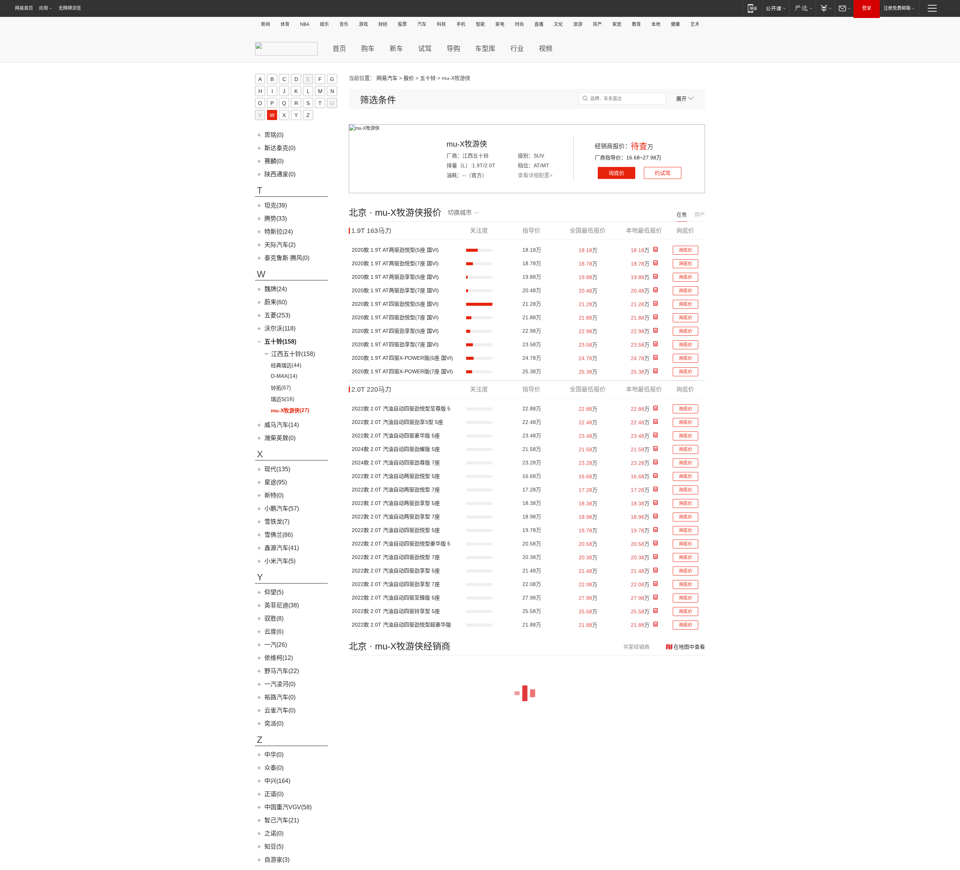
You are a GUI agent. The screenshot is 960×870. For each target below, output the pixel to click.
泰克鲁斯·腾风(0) (286, 258)
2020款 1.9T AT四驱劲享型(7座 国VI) (395, 344)
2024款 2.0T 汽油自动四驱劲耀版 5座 (396, 449)
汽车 (421, 24)
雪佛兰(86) (278, 535)
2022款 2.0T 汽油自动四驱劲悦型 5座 (396, 530)
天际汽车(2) (280, 245)
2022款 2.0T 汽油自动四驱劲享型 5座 (396, 571)
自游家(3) (277, 859)
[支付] (825, 8)
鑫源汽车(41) (281, 548)
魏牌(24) (275, 289)
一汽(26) (275, 645)
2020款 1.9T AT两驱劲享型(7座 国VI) (395, 290)
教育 (636, 24)
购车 (368, 49)
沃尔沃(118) (280, 328)
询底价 (616, 173)
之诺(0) (274, 833)
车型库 (485, 49)
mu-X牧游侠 (467, 144)
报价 (409, 78)
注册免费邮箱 (897, 8)
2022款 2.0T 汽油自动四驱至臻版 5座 (396, 598)
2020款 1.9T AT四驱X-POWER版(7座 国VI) (402, 371)
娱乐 (324, 24)
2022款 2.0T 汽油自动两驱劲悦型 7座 (396, 490)
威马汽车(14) (281, 425)
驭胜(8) (274, 618)
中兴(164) (277, 781)
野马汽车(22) (281, 671)
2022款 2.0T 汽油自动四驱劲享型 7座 (396, 584)
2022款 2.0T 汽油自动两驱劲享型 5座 (396, 503)
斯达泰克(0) (280, 148)
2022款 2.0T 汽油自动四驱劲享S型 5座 (397, 422)
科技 (441, 24)
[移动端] (752, 8)
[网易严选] (802, 8)
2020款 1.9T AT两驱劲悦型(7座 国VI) (395, 263)
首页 (339, 49)
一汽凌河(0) (280, 684)
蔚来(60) (275, 302)
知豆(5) (274, 846)
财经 (382, 24)
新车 (396, 49)
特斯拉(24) (278, 231)
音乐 (343, 24)
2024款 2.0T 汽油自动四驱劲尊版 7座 (396, 463)
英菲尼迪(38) (281, 605)
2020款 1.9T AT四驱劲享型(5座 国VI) (395, 331)
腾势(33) (275, 218)
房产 (597, 24)
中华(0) (274, 754)
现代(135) (277, 469)
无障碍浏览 (69, 8)
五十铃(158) (280, 341)
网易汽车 (387, 78)
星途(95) (275, 482)
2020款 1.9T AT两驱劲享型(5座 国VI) (395, 277)
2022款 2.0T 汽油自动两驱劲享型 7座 (396, 517)
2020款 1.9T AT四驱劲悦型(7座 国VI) (395, 317)
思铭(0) (274, 135)
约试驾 (662, 173)
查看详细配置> (535, 175)
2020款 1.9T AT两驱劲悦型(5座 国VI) (395, 250)
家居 (616, 24)
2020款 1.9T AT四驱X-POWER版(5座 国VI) (402, 358)
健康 (675, 24)
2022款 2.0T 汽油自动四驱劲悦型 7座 (396, 557)
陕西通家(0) (280, 174)
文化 (558, 24)
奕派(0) (274, 723)
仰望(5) (274, 592)
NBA (304, 24)
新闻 (265, 24)
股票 (402, 24)
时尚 (519, 24)
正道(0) (274, 794)
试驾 (425, 49)
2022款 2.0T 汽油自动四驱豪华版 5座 (396, 436)
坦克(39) (275, 205)
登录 (866, 8)
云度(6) (274, 631)
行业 (517, 49)
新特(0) (274, 495)
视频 (545, 49)
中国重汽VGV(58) (288, 807)
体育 (285, 24)
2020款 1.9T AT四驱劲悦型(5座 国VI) (395, 304)
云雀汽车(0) (280, 710)
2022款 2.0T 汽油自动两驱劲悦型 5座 (396, 476)
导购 (453, 49)
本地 (655, 24)
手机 (460, 24)
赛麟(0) (274, 161)
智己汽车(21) (281, 820)
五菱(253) (277, 315)
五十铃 (428, 78)
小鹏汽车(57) (281, 508)
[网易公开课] (775, 8)
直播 (538, 24)
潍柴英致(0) (280, 438)
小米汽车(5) (280, 561)
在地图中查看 (689, 647)
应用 (43, 8)
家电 (499, 24)
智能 (480, 24)
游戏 (363, 24)
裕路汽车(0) (280, 697)
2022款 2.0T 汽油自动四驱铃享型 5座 (396, 611)
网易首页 (24, 8)
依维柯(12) (278, 658)
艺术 (694, 24)
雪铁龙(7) (277, 521)
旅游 (577, 24)
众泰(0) (274, 768)
